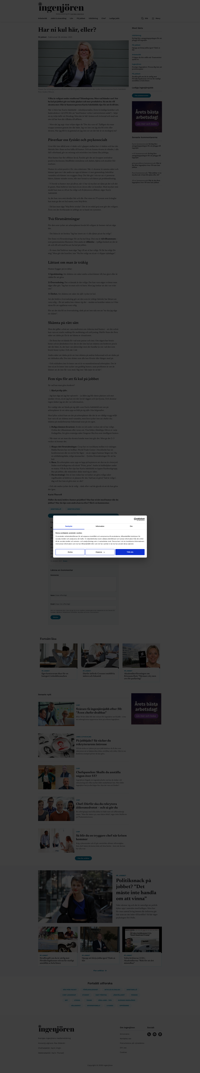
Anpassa (99, 552)
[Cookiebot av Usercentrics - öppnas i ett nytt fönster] (135, 519)
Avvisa (70, 552)
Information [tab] (100, 526)
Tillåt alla (130, 552)
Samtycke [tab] (68, 526)
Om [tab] (131, 526)
